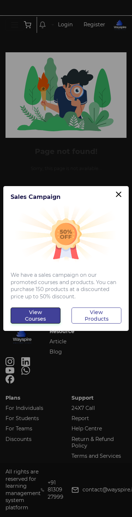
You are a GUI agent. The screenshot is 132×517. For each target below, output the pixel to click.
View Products (97, 315)
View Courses (35, 315)
